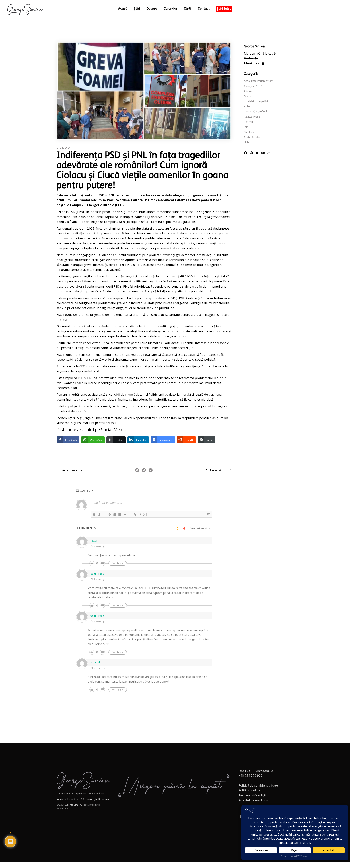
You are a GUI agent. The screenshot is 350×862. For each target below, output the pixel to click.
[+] (145, 514)
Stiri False (249, 132)
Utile (246, 142)
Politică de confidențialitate (258, 785)
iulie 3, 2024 (64, 147)
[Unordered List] (119, 514)
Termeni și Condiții (252, 795)
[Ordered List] (114, 514)
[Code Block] (130, 514)
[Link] (135, 514)
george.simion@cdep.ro (255, 770)
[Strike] (109, 514)
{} (140, 514)
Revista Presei (252, 116)
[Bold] (94, 514)
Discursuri (250, 96)
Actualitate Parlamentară (258, 81)
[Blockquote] (124, 514)
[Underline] (104, 514)
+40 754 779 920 (250, 775)
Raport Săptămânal (255, 111)
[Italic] (99, 514)
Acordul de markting (253, 800)
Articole (248, 91)
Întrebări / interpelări (256, 101)
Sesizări (248, 121)
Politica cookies (249, 790)
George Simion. (73, 804)
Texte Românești (254, 137)
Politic (247, 106)
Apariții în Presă (253, 86)
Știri (246, 127)
